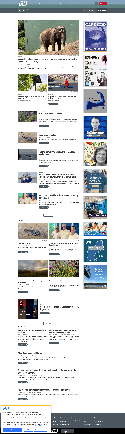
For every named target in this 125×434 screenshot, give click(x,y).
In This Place (41, 111)
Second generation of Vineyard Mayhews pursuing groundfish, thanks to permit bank (57, 175)
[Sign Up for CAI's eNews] (95, 181)
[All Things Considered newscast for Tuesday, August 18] (28, 309)
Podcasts (96, 418)
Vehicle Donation (87, 424)
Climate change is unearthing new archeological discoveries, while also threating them (47, 371)
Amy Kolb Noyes (42, 179)
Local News (43, 15)
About (71, 15)
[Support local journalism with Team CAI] (95, 229)
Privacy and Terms (53, 418)
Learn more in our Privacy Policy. (34, 425)
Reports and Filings (64, 424)
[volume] (24, 10)
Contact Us (62, 418)
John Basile (41, 157)
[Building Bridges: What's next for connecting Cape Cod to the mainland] (95, 277)
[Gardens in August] (64, 268)
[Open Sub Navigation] (29, 15)
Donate (103, 4)
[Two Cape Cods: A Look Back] (95, 101)
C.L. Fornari (41, 116)
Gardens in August (55, 281)
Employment (74, 418)
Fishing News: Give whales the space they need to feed (57, 153)
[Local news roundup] (27, 137)
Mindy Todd (41, 137)
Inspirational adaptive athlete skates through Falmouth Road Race (62, 97)
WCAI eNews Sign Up (87, 418)
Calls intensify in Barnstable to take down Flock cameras (31, 97)
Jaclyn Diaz (20, 334)
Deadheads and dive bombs (50, 113)
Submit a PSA (86, 421)
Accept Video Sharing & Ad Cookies (13, 429)
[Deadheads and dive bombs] (27, 116)
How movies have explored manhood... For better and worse (44, 390)
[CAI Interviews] (95, 207)
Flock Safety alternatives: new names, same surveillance (32, 331)
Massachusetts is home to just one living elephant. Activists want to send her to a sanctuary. (47, 60)
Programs (25, 15)
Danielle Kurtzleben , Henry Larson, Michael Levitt (28, 355)
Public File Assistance (99, 421)
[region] (26, 419)
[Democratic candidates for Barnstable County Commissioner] (27, 198)
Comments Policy (53, 421)
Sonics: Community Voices (75, 421)
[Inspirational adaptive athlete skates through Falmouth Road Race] (63, 82)
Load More (48, 215)
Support (52, 15)
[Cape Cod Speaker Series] (95, 37)
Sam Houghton (21, 100)
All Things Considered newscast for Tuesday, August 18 (59, 308)
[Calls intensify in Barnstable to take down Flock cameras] (32, 82)
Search (85, 15)
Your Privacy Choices (40, 429)
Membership (63, 421)
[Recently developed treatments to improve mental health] (33, 268)
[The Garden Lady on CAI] (95, 154)
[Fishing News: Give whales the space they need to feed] (27, 154)
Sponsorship (62, 15)
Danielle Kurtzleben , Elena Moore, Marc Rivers (27, 392)
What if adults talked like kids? (31, 353)
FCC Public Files (97, 424)
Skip (28, 429)
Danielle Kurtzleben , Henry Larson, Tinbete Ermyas (59, 334)
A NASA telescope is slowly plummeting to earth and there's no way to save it (63, 331)
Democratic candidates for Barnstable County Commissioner (58, 196)
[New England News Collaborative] (95, 250)
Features (34, 15)
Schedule (78, 15)
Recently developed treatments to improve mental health (31, 282)
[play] (19, 10)
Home (19, 15)
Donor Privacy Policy (53, 424)
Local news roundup (47, 135)
